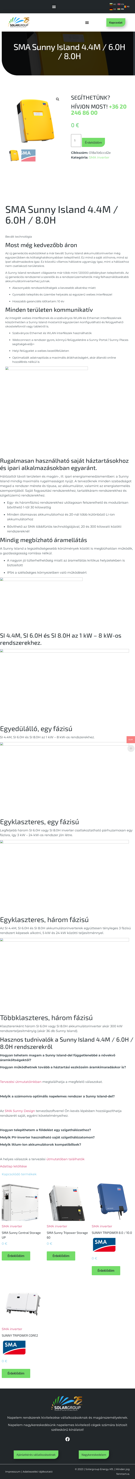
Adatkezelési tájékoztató (38, 1471)
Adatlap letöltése (13, 1166)
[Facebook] (67, 1439)
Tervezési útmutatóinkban (20, 1082)
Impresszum (13, 1471)
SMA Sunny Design (20, 1111)
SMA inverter (99, 157)
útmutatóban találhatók (65, 1159)
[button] (54, 6)
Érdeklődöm (93, 142)
